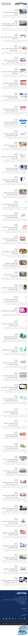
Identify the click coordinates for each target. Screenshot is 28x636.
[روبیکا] (3, 618)
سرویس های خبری (5, 3)
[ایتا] (9, 618)
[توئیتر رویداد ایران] (15, 618)
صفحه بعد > (19, 588)
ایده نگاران (3, 623)
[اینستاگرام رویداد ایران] (21, 618)
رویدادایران (19, 623)
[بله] (6, 618)
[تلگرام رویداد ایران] (18, 618)
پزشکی (16, 10)
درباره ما (25, 610)
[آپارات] (12, 618)
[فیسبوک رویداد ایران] (24, 618)
